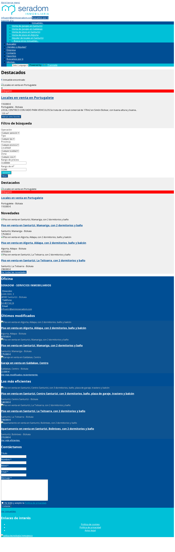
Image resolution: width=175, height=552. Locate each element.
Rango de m (7, 166)
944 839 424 (7, 20)
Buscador (11, 44)
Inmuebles (38, 22)
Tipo (3, 135)
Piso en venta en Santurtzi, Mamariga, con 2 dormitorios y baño (42, 225)
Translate (52, 65)
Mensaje (6, 477)
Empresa (11, 50)
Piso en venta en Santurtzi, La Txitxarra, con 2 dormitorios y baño (43, 260)
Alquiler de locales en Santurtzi (27, 37)
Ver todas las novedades (14, 272)
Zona (3, 153)
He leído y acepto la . (25, 502)
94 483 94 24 (7, 303)
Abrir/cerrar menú (10, 2)
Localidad (6, 147)
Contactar (6, 506)
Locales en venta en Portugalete (27, 97)
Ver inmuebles (8, 511)
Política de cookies (90, 524)
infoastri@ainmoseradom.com (16, 17)
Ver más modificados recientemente (19, 374)
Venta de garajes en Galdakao (27, 28)
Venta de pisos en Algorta (25, 34)
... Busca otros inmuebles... (25, 41)
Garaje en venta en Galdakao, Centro (24, 363)
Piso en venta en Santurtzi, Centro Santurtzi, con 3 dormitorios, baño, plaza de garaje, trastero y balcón (67, 393)
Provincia (6, 141)
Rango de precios (10, 159)
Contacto (11, 53)
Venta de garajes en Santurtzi (27, 25)
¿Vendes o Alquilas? (16, 47)
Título (4, 453)
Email (4, 471)
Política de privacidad (35, 502)
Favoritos (11, 56)
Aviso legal (90, 530)
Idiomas (11, 62)
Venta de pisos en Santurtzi (26, 31)
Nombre (6, 459)
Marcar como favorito (11, 116)
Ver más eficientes (10, 440)
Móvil (4, 465)
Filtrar (4, 176)
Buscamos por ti (40, 17)
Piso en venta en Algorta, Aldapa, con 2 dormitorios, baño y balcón (43, 242)
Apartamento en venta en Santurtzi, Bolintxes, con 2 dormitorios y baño (47, 428)
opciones (6, 172)
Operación (6, 129)
